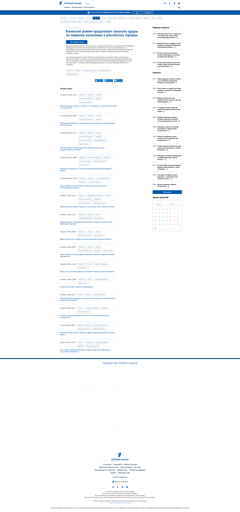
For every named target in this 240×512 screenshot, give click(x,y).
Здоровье (146, 18)
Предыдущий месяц (155, 204)
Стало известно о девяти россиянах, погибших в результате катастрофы (169, 90)
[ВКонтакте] (99, 80)
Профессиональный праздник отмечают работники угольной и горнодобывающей (167, 119)
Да (137, 12)
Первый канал (73, 3)
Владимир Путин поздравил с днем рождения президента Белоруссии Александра (169, 45)
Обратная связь (122, 470)
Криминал (82, 95)
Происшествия (112, 18)
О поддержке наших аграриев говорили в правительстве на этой (168, 109)
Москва (108, 22)
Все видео (137, 467)
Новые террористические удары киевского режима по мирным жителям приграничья (87, 255)
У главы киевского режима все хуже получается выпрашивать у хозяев (169, 148)
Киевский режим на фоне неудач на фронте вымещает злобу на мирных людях (87, 334)
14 (171, 217)
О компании (107, 464)
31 (171, 209)
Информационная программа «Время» (71, 22)
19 (163, 220)
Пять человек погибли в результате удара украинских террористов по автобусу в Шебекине (85, 351)
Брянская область (84, 144)
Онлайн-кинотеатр (130, 464)
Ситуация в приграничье (89, 70)
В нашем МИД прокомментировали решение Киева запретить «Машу (169, 167)
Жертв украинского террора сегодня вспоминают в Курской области (86, 239)
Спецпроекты (117, 464)
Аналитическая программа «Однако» (94, 22)
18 (159, 220)
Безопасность (122, 18)
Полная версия (89, 7)
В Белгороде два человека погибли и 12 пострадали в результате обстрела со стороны (169, 80)
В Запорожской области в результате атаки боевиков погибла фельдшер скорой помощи (87, 124)
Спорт (153, 18)
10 (155, 217)
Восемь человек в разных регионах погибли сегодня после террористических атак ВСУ (82, 149)
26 (163, 224)
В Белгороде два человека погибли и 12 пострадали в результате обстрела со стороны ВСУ (88, 107)
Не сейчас (148, 12)
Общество (96, 18)
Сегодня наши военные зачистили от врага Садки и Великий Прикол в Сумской (168, 64)
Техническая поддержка (137, 470)
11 (159, 217)
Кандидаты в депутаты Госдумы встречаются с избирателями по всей (168, 128)
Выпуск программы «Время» (166, 185)
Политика (72, 18)
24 (155, 224)
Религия (131, 18)
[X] (118, 80)
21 (171, 220)
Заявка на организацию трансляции (119, 503)
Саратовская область (72, 74)
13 (167, 217)
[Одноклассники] (109, 80)
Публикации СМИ (124, 473)
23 (178, 220)
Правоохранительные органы (95, 195)
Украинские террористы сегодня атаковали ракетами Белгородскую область (85, 170)
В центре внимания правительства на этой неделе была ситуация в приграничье (85, 316)
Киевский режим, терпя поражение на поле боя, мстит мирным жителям (87, 207)
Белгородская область (104, 70)
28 (159, 209)
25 (159, 224)
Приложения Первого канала (108, 467)
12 (163, 217)
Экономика (81, 18)
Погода (160, 18)
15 (174, 217)
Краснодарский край (99, 203)
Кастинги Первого (126, 467)
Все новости (64, 18)
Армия (103, 18)
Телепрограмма (77, 7)
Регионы (77, 70)
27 (155, 209)
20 (167, 220)
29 (163, 209)
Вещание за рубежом (121, 481)
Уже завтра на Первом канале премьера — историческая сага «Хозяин (167, 177)
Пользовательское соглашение (105, 470)
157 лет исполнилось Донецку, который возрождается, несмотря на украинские (168, 55)
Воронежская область (99, 329)
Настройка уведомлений (120, 477)
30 (167, 209)
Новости (67, 7)
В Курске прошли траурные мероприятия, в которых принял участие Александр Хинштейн (86, 223)
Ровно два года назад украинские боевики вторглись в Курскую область (87, 271)
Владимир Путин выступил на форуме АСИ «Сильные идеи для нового (169, 100)
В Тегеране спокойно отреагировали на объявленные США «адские (169, 157)
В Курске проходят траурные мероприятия (76, 287)
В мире (89, 18)
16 (178, 217)
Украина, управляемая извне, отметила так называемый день (167, 138)
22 (174, 220)
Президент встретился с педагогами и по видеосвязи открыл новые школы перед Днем (169, 35)
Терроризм (98, 98)
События (113, 473)
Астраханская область (85, 140)
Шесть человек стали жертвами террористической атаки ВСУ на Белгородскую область (83, 187)
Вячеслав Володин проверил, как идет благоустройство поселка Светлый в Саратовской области (87, 299)
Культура (138, 18)
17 (155, 220)
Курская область (99, 218)
